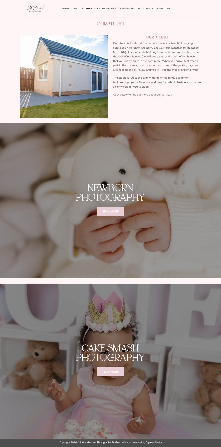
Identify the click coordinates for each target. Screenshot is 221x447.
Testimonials (144, 8)
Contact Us (163, 8)
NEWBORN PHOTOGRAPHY (110, 192)
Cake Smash (126, 8)
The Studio (93, 8)
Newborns (109, 8)
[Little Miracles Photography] (38, 8)
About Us (77, 8)
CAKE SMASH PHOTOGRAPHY (110, 353)
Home (65, 8)
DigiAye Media (154, 442)
